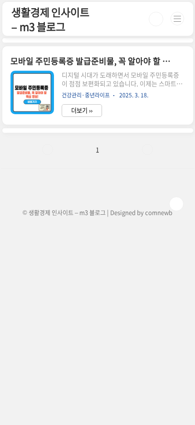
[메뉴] (177, 18)
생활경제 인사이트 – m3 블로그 (50, 19)
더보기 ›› (82, 110)
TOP (176, 204)
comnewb (158, 212)
